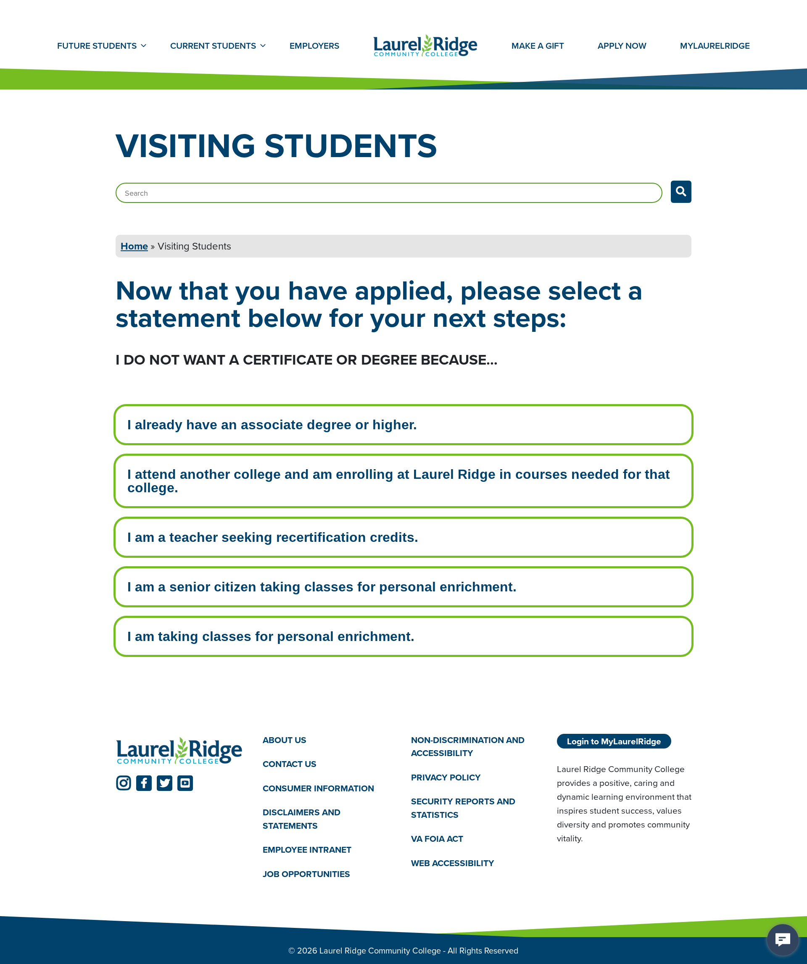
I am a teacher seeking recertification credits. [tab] (272, 537)
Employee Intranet (307, 849)
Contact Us (289, 763)
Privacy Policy (446, 777)
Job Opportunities (306, 873)
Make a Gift (538, 45)
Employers (314, 45)
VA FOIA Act (437, 838)
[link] (123, 783)
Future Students (97, 45)
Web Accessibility (452, 862)
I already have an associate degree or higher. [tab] (272, 424)
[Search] (681, 192)
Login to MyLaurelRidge (614, 741)
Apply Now (622, 45)
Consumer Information (318, 788)
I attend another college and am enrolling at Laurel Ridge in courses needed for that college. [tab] (398, 481)
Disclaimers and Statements (301, 819)
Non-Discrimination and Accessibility (468, 746)
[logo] (179, 751)
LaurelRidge (715, 45)
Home (134, 246)
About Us (284, 739)
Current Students (213, 45)
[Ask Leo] (783, 940)
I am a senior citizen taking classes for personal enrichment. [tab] (322, 586)
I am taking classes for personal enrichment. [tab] (270, 636)
